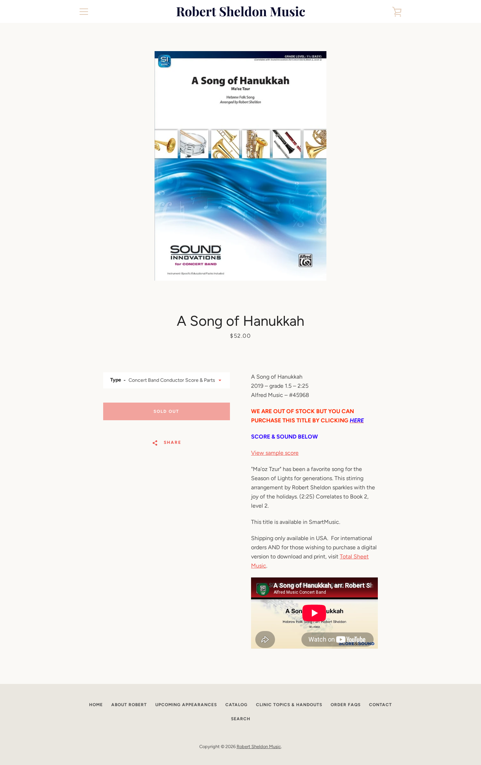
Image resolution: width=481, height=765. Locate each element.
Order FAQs (346, 704)
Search (240, 718)
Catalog (236, 704)
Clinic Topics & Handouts (289, 704)
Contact (380, 704)
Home (96, 704)
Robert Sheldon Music (259, 746)
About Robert (129, 704)
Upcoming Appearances (186, 704)
